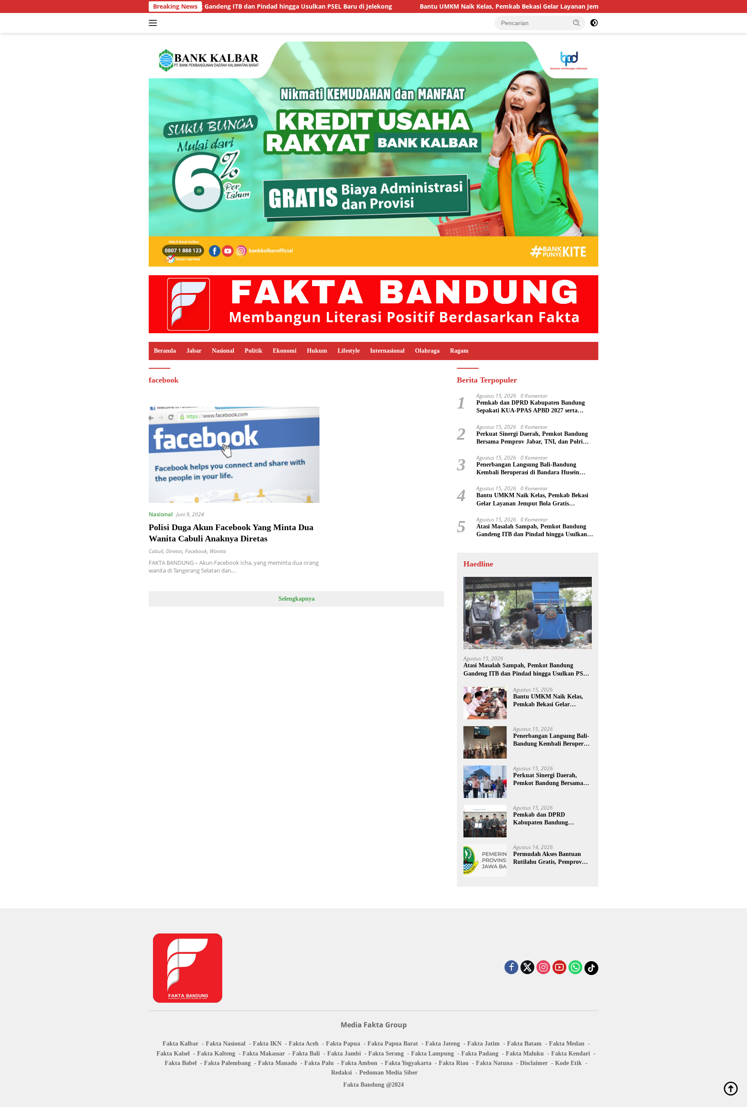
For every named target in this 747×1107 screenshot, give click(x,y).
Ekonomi (285, 351)
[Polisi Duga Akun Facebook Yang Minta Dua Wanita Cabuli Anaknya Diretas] (234, 455)
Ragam (459, 351)
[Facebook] (511, 967)
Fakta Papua (343, 1043)
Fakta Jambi (344, 1053)
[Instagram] (543, 967)
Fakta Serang (386, 1053)
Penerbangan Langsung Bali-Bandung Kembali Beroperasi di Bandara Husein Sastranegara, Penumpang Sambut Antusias (534, 468)
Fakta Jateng (442, 1043)
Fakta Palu (319, 1063)
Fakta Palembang (227, 1063)
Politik (253, 351)
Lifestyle (349, 351)
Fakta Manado (277, 1063)
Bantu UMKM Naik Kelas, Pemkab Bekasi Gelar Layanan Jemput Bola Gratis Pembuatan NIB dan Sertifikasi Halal (520, 6)
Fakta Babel (181, 1063)
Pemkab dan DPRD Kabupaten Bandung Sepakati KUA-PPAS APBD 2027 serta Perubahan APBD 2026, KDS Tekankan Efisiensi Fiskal (530, 407)
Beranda (165, 351)
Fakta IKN (267, 1043)
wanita (218, 551)
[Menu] (154, 23)
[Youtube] (559, 967)
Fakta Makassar (264, 1053)
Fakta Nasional (226, 1043)
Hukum (317, 351)
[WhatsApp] (575, 967)
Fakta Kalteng (216, 1053)
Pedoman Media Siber (388, 1072)
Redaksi (341, 1072)
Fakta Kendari (570, 1053)
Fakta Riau (454, 1063)
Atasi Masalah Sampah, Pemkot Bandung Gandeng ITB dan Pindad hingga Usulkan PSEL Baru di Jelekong (531, 530)
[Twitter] (527, 967)
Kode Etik (568, 1063)
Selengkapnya (296, 598)
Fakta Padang (479, 1053)
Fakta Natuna (494, 1063)
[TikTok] (591, 968)
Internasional (387, 351)
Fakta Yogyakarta (408, 1063)
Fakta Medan (566, 1043)
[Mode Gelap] (594, 23)
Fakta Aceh (304, 1043)
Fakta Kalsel (173, 1053)
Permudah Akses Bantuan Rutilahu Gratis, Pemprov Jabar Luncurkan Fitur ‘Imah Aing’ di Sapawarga (547, 858)
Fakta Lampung (432, 1053)
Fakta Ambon (359, 1063)
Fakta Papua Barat (392, 1043)
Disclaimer (534, 1063)
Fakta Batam (524, 1043)
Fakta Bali (306, 1053)
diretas (174, 551)
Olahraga (427, 351)
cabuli (156, 551)
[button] (576, 22)
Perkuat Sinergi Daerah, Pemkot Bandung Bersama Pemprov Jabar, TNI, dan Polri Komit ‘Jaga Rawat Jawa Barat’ (532, 438)
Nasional (223, 351)
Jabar (193, 351)
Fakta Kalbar (180, 1043)
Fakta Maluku (525, 1053)
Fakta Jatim (483, 1043)
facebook (196, 551)
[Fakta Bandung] (373, 303)
